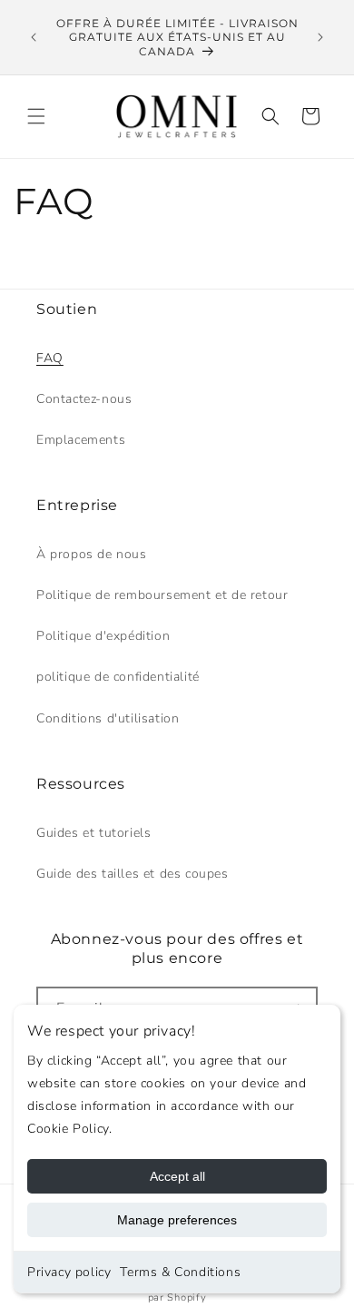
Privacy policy (69, 1272)
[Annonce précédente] (34, 37)
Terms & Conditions (180, 1272)
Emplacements (80, 439)
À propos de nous (91, 554)
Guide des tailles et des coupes (132, 873)
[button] (36, 116)
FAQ (50, 358)
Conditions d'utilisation (107, 718)
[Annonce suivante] (320, 37)
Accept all (177, 1176)
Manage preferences (177, 1220)
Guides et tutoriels (93, 832)
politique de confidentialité (118, 676)
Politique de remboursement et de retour (162, 595)
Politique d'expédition (103, 635)
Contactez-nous (84, 399)
